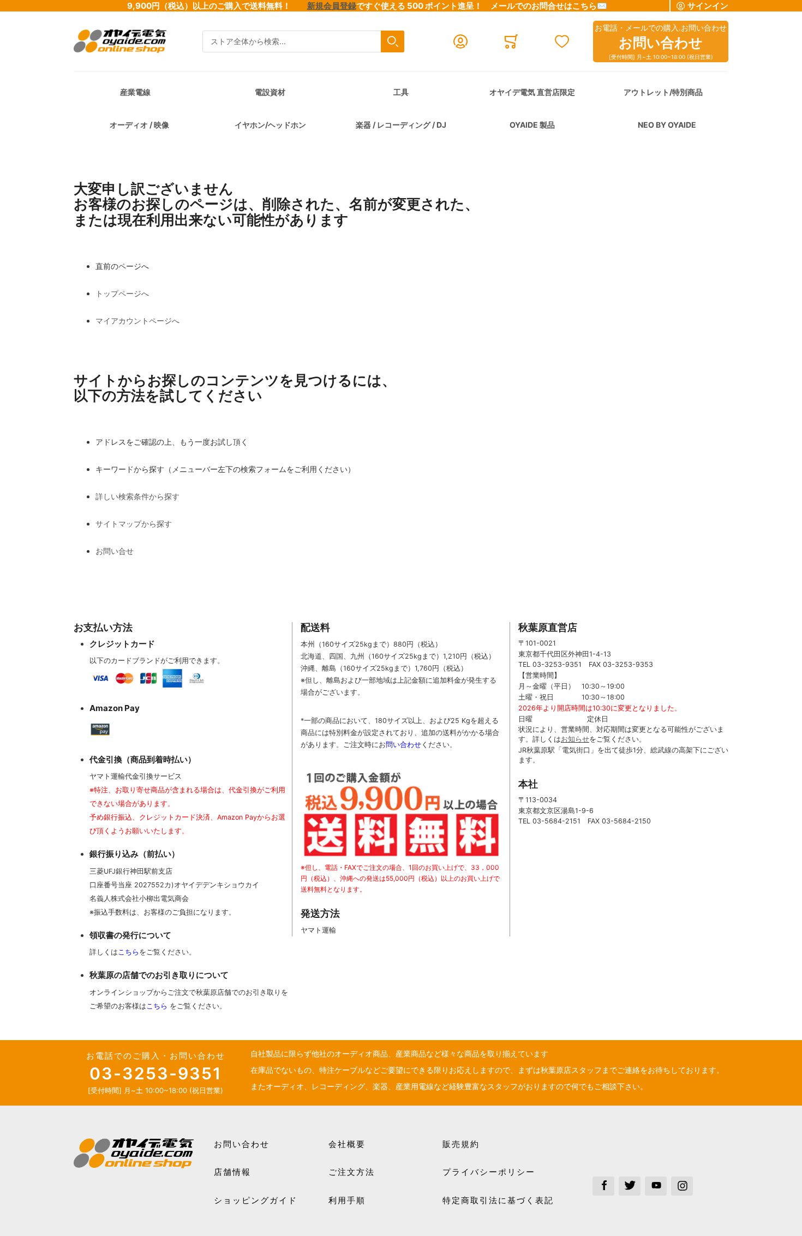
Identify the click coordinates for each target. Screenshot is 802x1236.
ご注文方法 (351, 1172)
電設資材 (270, 92)
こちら (128, 952)
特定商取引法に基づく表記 (498, 1200)
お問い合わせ (242, 1144)
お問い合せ (114, 551)
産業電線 (135, 92)
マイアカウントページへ (137, 320)
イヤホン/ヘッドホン (270, 124)
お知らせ (575, 739)
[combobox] (303, 42)
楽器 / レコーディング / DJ (401, 124)
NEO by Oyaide (667, 124)
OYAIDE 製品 (532, 124)
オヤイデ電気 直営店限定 (532, 92)
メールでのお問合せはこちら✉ (548, 6)
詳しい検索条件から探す (137, 496)
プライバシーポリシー (488, 1172)
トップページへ (122, 293)
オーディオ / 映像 (139, 124)
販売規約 (461, 1144)
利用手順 (347, 1200)
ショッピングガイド (255, 1200)
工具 (401, 92)
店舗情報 (232, 1172)
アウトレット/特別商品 (663, 92)
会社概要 (347, 1144)
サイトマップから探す (133, 523)
